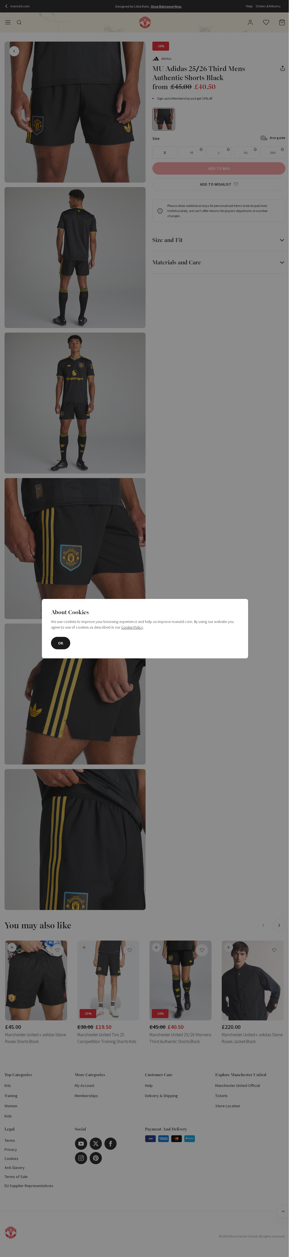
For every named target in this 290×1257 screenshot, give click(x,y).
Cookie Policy (132, 627)
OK (60, 643)
